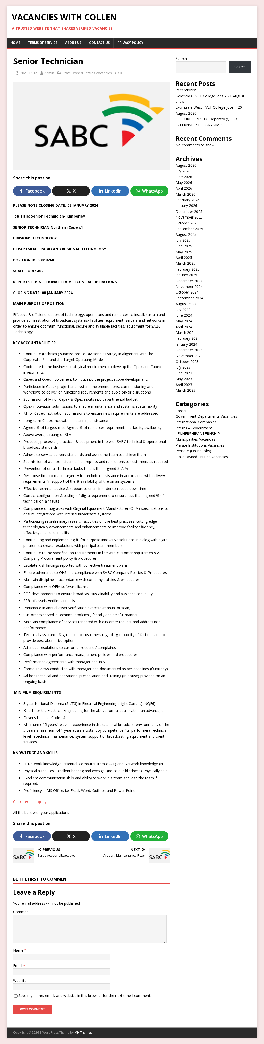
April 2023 (184, 384)
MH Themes (83, 1032)
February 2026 (188, 199)
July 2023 (183, 367)
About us (73, 42)
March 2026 (185, 194)
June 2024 (184, 315)
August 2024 (186, 303)
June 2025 (184, 246)
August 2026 (186, 165)
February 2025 (188, 269)
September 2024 (189, 298)
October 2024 (187, 292)
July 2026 (183, 171)
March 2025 (185, 263)
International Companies (196, 422)
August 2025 (186, 234)
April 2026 (184, 188)
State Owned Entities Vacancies (87, 73)
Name (18, 950)
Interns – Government (194, 427)
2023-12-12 (28, 73)
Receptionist (186, 90)
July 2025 (183, 240)
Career (181, 410)
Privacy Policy (130, 42)
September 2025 (189, 228)
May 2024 (184, 321)
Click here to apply (30, 801)
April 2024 (184, 326)
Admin (49, 73)
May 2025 (184, 251)
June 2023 (184, 373)
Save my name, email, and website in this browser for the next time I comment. (84, 995)
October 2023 (187, 361)
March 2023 (185, 390)
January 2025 (186, 274)
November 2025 (189, 217)
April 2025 (184, 257)
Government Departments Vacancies (206, 416)
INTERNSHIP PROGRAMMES (200, 124)
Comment (21, 911)
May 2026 (184, 182)
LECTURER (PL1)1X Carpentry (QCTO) (207, 118)
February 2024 (188, 338)
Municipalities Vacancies (196, 439)
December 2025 (189, 211)
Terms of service (42, 42)
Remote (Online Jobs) (193, 450)
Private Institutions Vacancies (200, 445)
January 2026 (186, 205)
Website (20, 980)
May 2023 (184, 378)
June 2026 (184, 176)
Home (15, 42)
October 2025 (187, 223)
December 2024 (189, 280)
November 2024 (189, 286)
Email (18, 965)
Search (181, 58)
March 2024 (185, 332)
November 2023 (189, 355)
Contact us (99, 42)
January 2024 (186, 344)
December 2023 (189, 349)
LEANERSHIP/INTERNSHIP (198, 433)
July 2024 (183, 309)
